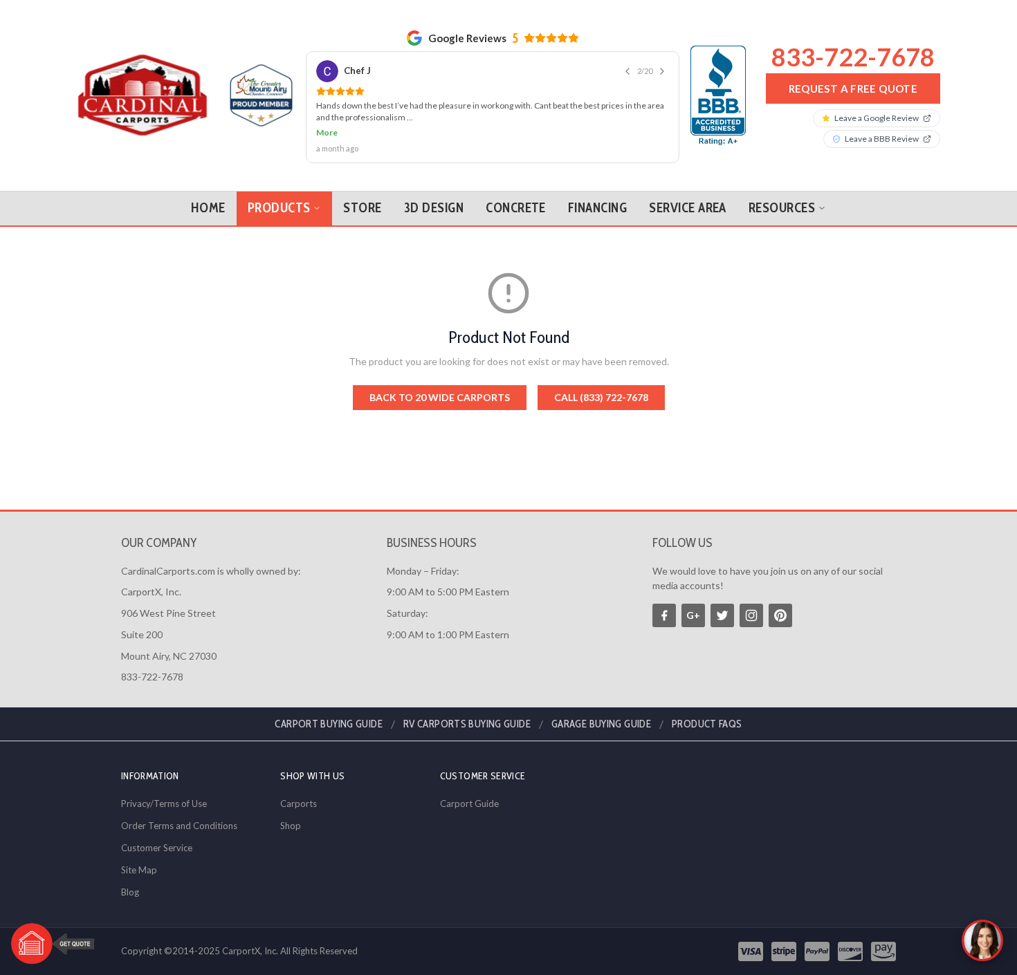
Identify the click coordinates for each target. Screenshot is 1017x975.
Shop (290, 825)
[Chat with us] (982, 940)
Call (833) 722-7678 (601, 397)
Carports (298, 803)
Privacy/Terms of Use (164, 803)
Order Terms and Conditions (179, 825)
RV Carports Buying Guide (467, 724)
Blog (130, 892)
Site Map (139, 869)
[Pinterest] (780, 615)
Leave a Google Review (876, 118)
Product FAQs (707, 724)
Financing (597, 208)
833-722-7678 (853, 57)
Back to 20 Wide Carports (439, 397)
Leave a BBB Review (882, 138)
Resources (782, 208)
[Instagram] (751, 615)
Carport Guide (469, 803)
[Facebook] (664, 615)
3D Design (434, 208)
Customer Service (156, 847)
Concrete (516, 208)
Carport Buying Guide (329, 724)
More (327, 132)
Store (362, 208)
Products (279, 208)
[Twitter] (722, 615)
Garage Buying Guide (601, 724)
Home (208, 208)
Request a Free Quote (853, 88)
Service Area (687, 208)
